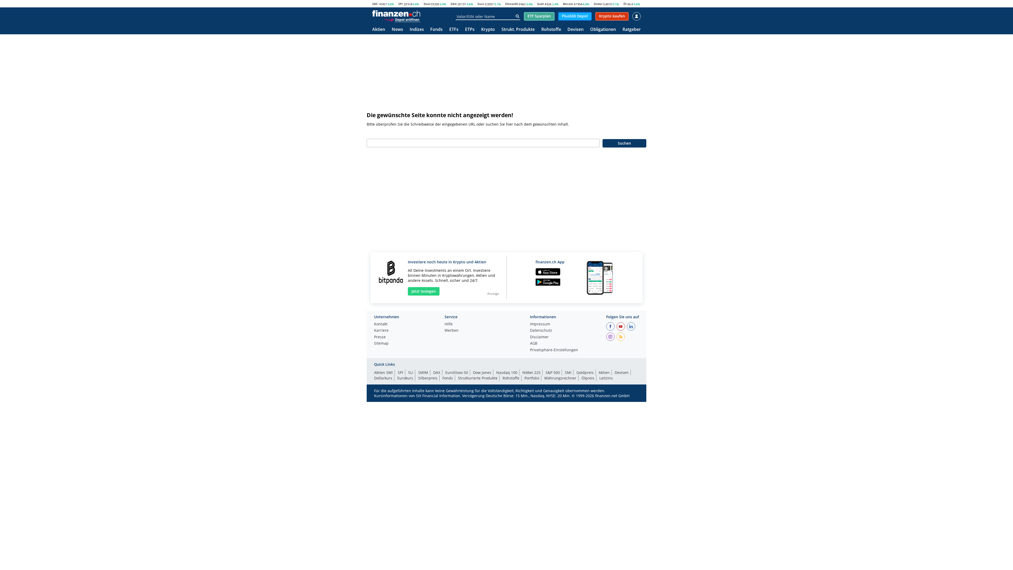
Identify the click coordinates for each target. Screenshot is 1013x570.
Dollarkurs (383, 378)
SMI (375, 4)
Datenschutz (541, 331)
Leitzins (606, 378)
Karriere (381, 331)
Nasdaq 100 (506, 372)
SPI (400, 4)
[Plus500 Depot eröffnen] (401, 19)
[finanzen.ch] (396, 13)
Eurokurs (405, 378)
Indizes (417, 29)
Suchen (624, 143)
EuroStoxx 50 (456, 372)
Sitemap (381, 343)
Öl (625, 4)
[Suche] (517, 16)
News (397, 29)
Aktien (378, 29)
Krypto (488, 29)
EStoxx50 (511, 4)
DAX (454, 4)
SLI (410, 372)
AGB (533, 343)
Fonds (436, 29)
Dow (427, 4)
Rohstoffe (551, 29)
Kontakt (381, 324)
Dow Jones (482, 372)
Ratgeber (632, 29)
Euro (480, 4)
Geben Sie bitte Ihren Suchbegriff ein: (400, 133)
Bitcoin (568, 4)
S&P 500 (553, 372)
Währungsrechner (560, 378)
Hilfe (449, 324)
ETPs (470, 29)
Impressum (540, 324)
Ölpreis (587, 378)
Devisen (575, 29)
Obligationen (603, 29)
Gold (540, 4)
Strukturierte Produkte (478, 378)
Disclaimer (539, 337)
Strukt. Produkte (518, 29)
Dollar (598, 4)
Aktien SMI (383, 372)
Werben (451, 331)
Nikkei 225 (531, 372)
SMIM (423, 372)
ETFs (453, 29)
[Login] (636, 16)
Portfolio (531, 378)
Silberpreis (427, 378)
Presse (380, 337)
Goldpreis (585, 372)
